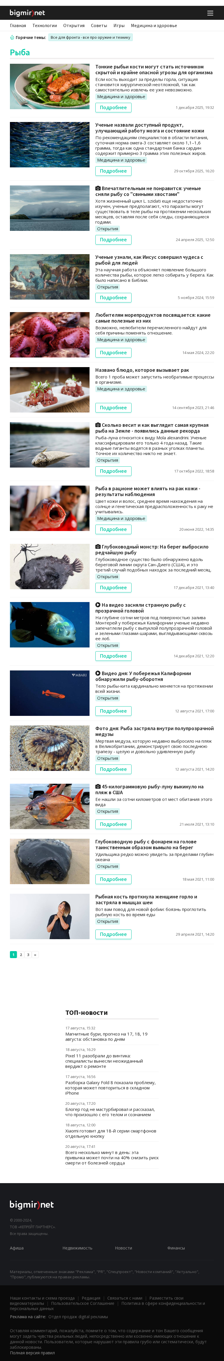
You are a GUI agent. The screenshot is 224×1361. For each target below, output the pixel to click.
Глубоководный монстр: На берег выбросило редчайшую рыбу (152, 549)
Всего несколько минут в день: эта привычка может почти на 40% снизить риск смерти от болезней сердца (112, 1157)
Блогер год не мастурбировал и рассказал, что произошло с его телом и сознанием (110, 1111)
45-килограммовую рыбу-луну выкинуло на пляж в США (149, 789)
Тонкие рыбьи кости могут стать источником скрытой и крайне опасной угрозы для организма (154, 69)
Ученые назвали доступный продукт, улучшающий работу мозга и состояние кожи (149, 127)
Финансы (176, 1248)
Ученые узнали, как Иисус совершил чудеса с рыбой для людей (149, 260)
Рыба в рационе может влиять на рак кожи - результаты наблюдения (147, 491)
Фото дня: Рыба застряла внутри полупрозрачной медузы (154, 731)
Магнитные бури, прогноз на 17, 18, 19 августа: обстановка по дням (106, 1036)
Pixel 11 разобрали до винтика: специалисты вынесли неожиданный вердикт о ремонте (104, 1061)
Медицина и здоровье (154, 25)
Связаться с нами (124, 1298)
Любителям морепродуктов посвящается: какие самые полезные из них (153, 318)
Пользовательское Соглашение (82, 1303)
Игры (119, 25)
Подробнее (113, 107)
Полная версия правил (32, 1352)
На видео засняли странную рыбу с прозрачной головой (140, 607)
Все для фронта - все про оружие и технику (90, 37)
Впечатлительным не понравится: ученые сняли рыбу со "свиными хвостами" (148, 191)
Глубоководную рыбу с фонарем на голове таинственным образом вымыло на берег (146, 844)
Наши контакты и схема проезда (42, 1298)
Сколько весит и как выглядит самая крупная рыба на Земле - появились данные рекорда (152, 428)
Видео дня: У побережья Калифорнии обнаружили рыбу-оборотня (143, 676)
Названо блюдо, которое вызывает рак (142, 370)
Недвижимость (77, 1248)
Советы (99, 25)
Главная (18, 25)
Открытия (74, 25)
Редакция (91, 1298)
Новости (123, 1248)
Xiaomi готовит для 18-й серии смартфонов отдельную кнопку (110, 1133)
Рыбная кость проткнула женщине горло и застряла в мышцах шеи (146, 899)
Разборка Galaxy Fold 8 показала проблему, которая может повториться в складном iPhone (110, 1087)
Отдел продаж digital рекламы (78, 1316)
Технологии (44, 25)
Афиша (17, 1248)
